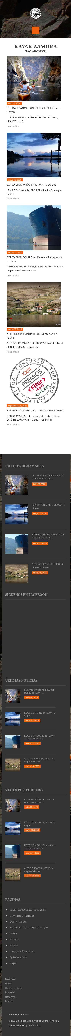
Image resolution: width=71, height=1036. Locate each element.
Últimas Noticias (21, 680)
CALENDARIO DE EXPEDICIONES (28, 909)
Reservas (10, 996)
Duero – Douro (18, 921)
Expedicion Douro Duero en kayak (29, 927)
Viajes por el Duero (24, 790)
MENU (35, 30)
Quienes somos (18, 957)
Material (14, 939)
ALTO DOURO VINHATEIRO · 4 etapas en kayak (47, 565)
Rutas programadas (24, 466)
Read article (13, 125)
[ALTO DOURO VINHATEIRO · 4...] (35, 304)
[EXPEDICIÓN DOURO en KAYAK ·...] (35, 227)
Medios (14, 945)
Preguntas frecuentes (22, 951)
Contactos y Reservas (22, 915)
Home (13, 933)
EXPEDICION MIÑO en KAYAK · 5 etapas (31, 184)
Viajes (13, 963)
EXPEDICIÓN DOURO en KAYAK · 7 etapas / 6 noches (48, 536)
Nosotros (10, 979)
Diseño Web (33, 1025)
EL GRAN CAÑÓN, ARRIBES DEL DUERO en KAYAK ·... (48, 477)
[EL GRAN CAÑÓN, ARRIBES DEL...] (35, 78)
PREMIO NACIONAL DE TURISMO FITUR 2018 (35, 410)
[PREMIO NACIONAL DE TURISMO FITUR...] (35, 380)
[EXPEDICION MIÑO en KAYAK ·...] (35, 155)
